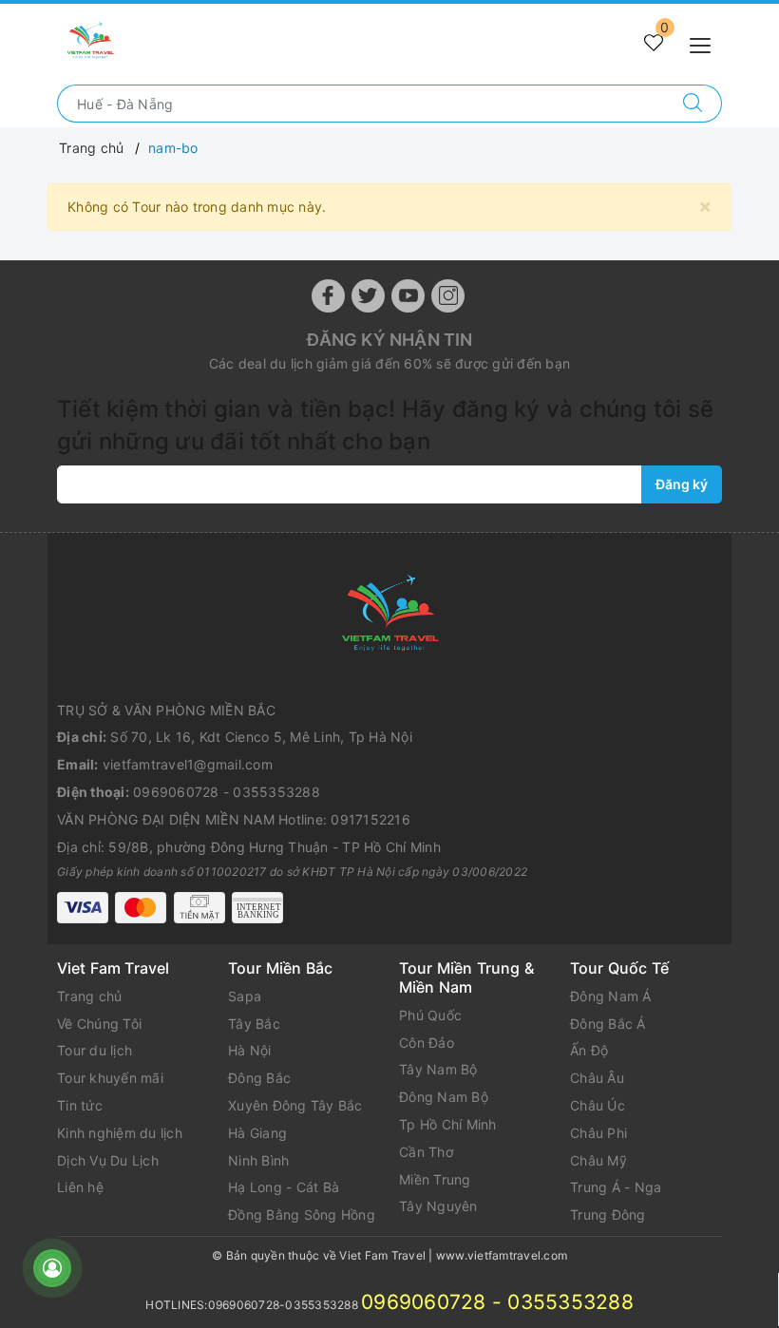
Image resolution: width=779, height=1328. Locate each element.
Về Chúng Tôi (99, 1023)
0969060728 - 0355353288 (226, 792)
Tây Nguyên (438, 1206)
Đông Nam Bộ (443, 1097)
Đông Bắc (259, 1078)
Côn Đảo (426, 1042)
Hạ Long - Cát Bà (283, 1187)
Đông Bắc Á (608, 1023)
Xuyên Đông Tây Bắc (295, 1105)
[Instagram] (448, 296)
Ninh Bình (258, 1160)
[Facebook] (328, 296)
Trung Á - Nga (615, 1187)
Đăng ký (682, 484)
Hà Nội (250, 1050)
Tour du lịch (94, 1050)
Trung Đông (608, 1214)
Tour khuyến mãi (110, 1078)
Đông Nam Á (611, 996)
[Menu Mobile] (705, 43)
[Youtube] (408, 296)
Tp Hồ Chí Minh (448, 1124)
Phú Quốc (430, 1015)
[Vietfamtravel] (389, 616)
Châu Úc (597, 1105)
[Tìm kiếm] (693, 104)
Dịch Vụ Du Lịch (108, 1160)
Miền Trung (435, 1179)
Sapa (244, 996)
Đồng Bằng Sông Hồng (301, 1214)
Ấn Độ (589, 1050)
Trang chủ (89, 996)
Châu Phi (598, 1133)
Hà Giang (257, 1133)
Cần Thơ (426, 1152)
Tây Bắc (254, 1023)
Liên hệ (80, 1187)
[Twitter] (368, 296)
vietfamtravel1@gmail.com (188, 764)
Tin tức (80, 1105)
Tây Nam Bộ (438, 1069)
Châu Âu (597, 1078)
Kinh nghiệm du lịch (119, 1133)
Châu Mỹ (598, 1160)
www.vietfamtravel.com (501, 1255)
